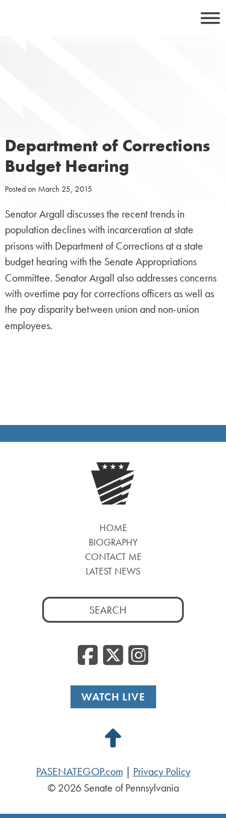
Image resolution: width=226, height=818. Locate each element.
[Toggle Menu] (210, 18)
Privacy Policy (161, 771)
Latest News (113, 571)
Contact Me (113, 556)
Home (113, 527)
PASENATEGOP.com (79, 771)
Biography (113, 542)
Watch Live (113, 696)
